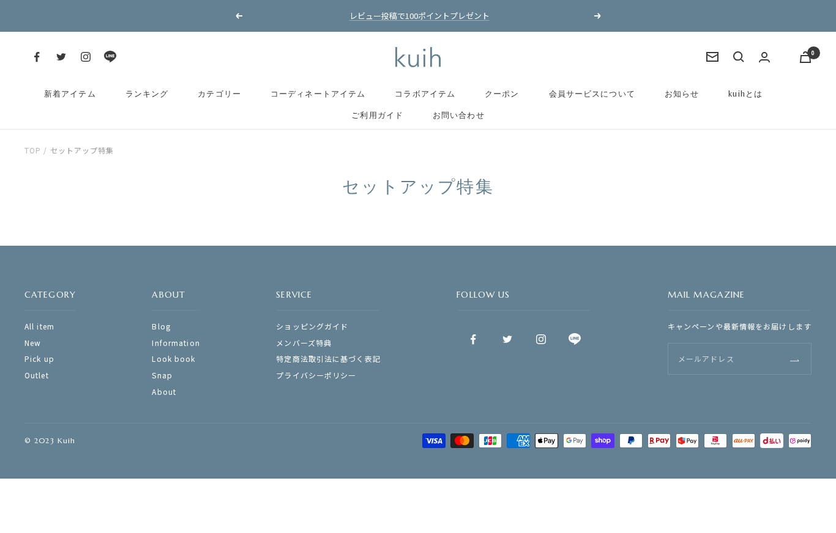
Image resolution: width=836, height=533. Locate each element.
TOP (32, 150)
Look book (173, 358)
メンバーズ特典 (304, 342)
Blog (161, 326)
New (32, 342)
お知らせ (682, 94)
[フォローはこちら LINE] (110, 57)
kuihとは (745, 94)
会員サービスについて (592, 94)
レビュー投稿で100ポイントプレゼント (419, 15)
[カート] (805, 57)
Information (176, 342)
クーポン (502, 94)
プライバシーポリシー (316, 375)
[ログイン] (764, 57)
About (164, 391)
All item (39, 326)
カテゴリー (219, 94)
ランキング (147, 94)
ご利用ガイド (377, 115)
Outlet (36, 375)
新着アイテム (70, 94)
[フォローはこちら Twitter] (61, 57)
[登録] (794, 358)
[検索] (738, 56)
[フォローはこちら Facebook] (36, 57)
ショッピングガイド (312, 326)
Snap (162, 375)
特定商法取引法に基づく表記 (328, 358)
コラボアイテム (425, 94)
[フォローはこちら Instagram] (85, 57)
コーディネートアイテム (318, 94)
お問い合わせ (459, 115)
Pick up (39, 358)
